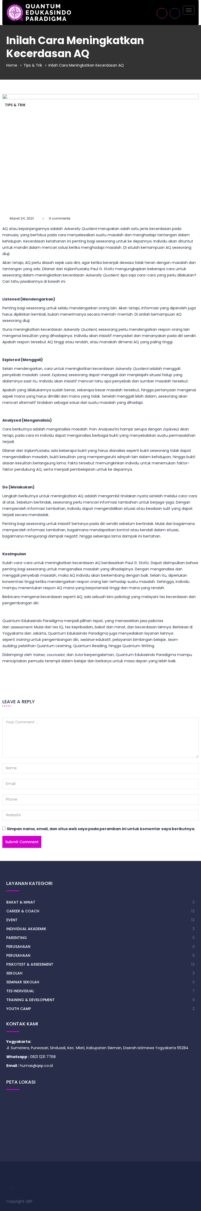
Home (11, 65)
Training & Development (30, 999)
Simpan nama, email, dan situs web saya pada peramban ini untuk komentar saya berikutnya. (101, 828)
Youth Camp (18, 1008)
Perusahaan (18, 946)
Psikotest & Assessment (29, 964)
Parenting (16, 937)
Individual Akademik (26, 928)
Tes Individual (20, 991)
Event (12, 920)
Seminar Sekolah (22, 982)
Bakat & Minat (20, 902)
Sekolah (14, 973)
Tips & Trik (33, 65)
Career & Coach (22, 911)
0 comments (59, 218)
